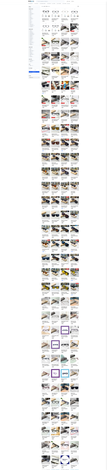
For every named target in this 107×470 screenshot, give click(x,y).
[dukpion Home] (31, 1)
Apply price (34, 71)
